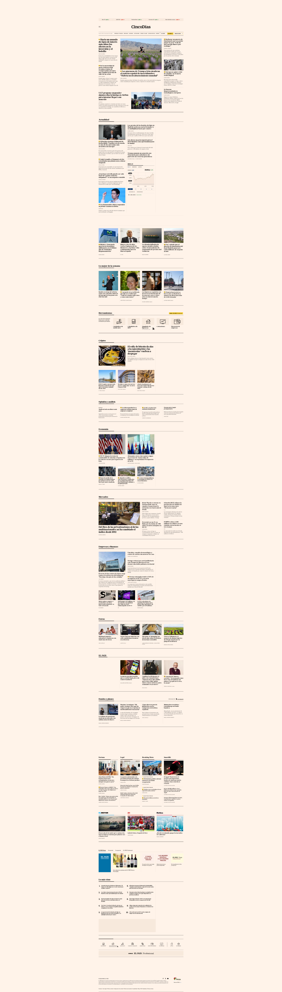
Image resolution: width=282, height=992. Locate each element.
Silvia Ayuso (137, 463)
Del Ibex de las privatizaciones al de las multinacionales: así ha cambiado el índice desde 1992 (119, 529)
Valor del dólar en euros (170, 19)
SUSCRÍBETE (170, 33)
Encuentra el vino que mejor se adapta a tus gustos (148, 865)
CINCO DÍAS (130, 145)
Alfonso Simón (167, 254)
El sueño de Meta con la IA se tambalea (150, 798)
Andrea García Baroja (103, 802)
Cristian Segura (131, 463)
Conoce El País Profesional (176, 313)
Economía (131, 33)
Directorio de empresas (175, 327)
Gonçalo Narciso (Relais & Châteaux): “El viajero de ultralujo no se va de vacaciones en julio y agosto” (112, 887)
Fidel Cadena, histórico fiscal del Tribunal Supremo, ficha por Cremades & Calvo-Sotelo (129, 794)
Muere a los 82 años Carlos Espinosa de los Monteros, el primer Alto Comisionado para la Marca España (129, 248)
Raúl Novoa (144, 687)
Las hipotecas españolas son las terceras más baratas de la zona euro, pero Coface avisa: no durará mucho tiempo (151, 295)
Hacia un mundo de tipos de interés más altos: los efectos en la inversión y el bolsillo (108, 46)
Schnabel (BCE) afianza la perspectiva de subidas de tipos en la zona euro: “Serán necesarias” (173, 505)
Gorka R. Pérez (102, 484)
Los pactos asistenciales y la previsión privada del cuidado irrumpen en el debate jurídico (130, 778)
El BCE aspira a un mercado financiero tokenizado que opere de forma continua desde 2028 (107, 386)
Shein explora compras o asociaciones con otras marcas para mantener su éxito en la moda (106, 603)
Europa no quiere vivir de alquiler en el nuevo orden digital (173, 73)
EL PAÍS (162, 33)
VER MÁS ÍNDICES (140, 191)
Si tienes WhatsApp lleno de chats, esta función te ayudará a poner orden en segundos (173, 799)
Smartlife (167, 757)
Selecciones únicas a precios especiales (161, 865)
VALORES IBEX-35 (132, 191)
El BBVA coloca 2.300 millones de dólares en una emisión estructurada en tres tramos (173, 524)
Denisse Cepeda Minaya (168, 644)
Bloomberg (101, 607)
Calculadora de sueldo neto (118, 327)
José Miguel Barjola (124, 797)
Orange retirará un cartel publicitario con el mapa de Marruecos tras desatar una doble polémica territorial (141, 562)
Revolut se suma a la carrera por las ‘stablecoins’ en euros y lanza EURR (126, 386)
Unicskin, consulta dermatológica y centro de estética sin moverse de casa (141, 553)
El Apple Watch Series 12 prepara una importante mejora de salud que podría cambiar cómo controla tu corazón (172, 780)
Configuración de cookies (118, 988)
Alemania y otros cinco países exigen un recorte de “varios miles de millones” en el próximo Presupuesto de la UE (140, 458)
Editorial (101, 407)
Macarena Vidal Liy (132, 158)
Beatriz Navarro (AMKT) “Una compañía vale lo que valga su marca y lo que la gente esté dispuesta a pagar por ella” (108, 789)
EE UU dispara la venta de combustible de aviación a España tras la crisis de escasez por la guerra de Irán (112, 458)
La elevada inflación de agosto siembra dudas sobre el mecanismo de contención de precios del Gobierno (151, 248)
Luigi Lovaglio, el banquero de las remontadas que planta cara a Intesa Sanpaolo (112, 161)
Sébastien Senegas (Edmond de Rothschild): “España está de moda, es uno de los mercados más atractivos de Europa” (112, 144)
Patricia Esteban (102, 179)
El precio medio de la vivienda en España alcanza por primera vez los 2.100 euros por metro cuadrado (107, 480)
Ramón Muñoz (167, 77)
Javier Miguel (130, 835)
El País (121, 254)
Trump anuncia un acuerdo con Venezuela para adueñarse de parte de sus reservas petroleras (140, 155)
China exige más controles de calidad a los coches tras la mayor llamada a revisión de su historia (141, 907)
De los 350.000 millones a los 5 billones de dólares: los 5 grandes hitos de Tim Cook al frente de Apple (172, 790)
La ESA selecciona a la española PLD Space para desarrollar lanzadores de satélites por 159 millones (145, 603)
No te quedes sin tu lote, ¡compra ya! (176, 865)
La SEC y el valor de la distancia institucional (149, 408)
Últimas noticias (151, 33)
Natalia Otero (101, 165)
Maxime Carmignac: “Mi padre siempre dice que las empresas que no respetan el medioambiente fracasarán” (130, 707)
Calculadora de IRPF (132, 327)
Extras (102, 619)
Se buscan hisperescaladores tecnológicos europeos (172, 91)
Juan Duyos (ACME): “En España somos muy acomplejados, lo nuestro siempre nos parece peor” (107, 779)
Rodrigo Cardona (167, 48)
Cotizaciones (136, 33)
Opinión (157, 33)
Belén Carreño (102, 76)
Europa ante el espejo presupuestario (170, 408)
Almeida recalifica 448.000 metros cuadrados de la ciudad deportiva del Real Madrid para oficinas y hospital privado (126, 480)
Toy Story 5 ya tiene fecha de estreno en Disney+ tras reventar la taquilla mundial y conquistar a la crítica (112, 907)
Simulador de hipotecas (146, 327)
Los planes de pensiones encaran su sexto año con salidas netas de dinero (107, 718)
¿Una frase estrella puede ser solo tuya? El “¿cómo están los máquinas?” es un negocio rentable (112, 175)
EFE (164, 529)
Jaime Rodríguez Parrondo (147, 643)
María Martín (139, 158)
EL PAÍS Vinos (102, 850)
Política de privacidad (128, 988)
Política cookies (110, 988)
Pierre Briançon (145, 784)
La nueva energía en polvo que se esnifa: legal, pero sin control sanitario (129, 678)
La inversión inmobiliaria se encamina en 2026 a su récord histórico (145, 480)
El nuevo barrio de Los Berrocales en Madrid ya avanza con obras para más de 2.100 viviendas (173, 295)
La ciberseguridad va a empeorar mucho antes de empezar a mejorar (128, 409)
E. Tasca (100, 390)
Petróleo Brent (135, 19)
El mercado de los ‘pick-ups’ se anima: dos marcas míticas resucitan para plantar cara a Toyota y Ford (112, 834)
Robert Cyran (145, 801)
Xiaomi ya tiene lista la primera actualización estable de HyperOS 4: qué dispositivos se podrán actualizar (141, 893)
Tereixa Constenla (168, 686)
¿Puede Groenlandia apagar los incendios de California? (169, 833)
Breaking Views (148, 757)
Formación (110, 850)
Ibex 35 (103, 19)
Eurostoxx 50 (151, 19)
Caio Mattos (144, 529)
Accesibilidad (134, 988)
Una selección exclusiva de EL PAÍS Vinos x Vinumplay (123, 871)
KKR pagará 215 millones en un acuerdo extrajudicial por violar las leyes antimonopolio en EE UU (126, 603)
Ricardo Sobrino (145, 301)
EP (118, 607)
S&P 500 (118, 19)
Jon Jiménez (101, 579)
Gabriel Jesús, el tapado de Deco (137, 833)
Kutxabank (179, 699)
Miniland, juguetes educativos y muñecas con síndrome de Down (107, 638)
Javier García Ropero (132, 582)
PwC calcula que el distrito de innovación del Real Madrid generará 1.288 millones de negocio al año (173, 248)
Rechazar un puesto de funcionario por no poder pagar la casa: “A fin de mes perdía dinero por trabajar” (173, 43)
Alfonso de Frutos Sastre (169, 785)
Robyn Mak (101, 208)
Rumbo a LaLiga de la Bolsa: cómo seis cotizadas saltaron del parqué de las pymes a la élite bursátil (108, 294)
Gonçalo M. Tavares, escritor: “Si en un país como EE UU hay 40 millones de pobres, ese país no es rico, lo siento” (173, 680)
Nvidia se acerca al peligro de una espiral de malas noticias (151, 790)
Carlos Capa (123, 782)
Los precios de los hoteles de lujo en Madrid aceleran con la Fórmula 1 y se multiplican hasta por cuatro (141, 127)
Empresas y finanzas (118, 33)
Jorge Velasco (123, 790)
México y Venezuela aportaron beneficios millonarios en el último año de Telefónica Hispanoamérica (108, 248)
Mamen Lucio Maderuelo (133, 556)
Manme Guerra (131, 131)
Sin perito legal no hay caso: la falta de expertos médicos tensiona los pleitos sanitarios (129, 787)
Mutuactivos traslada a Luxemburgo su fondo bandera (171, 706)
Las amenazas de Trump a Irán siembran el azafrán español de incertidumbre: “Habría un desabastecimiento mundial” (140, 73)
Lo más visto (104, 879)
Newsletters (144, 988)
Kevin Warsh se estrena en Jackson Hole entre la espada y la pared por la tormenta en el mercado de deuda (151, 506)
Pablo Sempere (123, 78)
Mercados (126, 33)
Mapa (139, 988)
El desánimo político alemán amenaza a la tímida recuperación (151, 780)
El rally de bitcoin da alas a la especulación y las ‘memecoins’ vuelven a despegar (140, 350)
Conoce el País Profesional (141, 953)
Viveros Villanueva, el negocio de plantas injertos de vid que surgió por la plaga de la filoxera (173, 639)
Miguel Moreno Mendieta (104, 723)
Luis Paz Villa (123, 643)
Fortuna (102, 757)
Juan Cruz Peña (102, 463)
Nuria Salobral (102, 148)
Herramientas (105, 313)
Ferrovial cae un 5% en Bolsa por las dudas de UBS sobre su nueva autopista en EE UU (151, 524)
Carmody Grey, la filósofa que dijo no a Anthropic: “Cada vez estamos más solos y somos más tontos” (129, 295)
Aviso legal (105, 988)
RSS (141, 988)
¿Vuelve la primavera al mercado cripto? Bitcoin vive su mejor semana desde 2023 (145, 386)
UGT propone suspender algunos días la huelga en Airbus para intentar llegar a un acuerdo (113, 96)
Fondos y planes (143, 33)
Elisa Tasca (130, 356)
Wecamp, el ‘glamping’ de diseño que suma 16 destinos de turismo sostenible (151, 638)
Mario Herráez (102, 838)
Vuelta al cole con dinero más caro (108, 410)
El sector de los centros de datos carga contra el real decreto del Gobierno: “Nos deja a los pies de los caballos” (112, 575)
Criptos (102, 340)
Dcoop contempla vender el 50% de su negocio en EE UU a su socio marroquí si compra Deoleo (141, 578)
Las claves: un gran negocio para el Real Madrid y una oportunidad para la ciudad (141, 141)
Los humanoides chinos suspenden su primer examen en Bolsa (112, 205)
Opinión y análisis (107, 402)
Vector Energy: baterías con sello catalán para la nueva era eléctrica (129, 638)
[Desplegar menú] (100, 26)
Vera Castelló (102, 643)
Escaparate (118, 850)
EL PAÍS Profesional (128, 850)
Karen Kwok (144, 792)
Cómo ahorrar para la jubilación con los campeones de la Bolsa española (149, 707)
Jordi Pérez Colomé (124, 300)
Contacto (100, 988)
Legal (122, 757)
